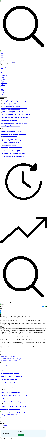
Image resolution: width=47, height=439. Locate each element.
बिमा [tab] (1, 73)
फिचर (2, 94)
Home (2, 68)
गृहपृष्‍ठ (2, 89)
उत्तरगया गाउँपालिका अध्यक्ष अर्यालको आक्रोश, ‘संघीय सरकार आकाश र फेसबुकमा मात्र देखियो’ (11, 358)
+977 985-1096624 (25, 432)
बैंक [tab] (1, 72)
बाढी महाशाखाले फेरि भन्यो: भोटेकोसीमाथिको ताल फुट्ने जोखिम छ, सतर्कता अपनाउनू (13, 415)
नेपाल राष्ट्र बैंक (6, 62)
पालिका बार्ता (2, 56)
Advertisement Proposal (4, 75)
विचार (2, 57)
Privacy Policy (3, 77)
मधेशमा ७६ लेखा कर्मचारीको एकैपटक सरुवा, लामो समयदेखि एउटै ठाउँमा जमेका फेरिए (10, 357)
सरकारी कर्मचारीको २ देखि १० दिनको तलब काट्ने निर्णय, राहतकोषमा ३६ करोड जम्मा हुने (10, 359)
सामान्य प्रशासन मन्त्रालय (24, 62)
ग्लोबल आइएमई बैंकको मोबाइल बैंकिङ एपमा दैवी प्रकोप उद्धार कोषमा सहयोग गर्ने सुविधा (13, 406)
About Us (2, 66)
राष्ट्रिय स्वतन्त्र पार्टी (10, 62)
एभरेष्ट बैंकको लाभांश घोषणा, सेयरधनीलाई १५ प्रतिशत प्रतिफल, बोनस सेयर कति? (10, 360)
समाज (2, 55)
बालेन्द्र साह (19, 62)
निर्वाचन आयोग (15, 62)
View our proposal (21, 434)
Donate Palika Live (3, 67)
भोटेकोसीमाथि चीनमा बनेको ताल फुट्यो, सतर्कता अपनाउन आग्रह (8, 356)
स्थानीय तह (2, 58)
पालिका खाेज (2, 54)
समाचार (2, 53)
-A (0, 306)
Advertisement (6, 433)
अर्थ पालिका (2, 92)
